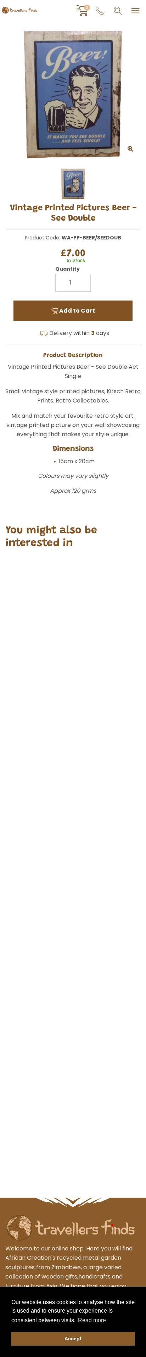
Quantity (67, 268)
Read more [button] (92, 1320)
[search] (117, 10)
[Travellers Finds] (19, 10)
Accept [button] (73, 1338)
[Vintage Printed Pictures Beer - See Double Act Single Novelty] (73, 93)
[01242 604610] (100, 10)
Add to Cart (76, 311)
